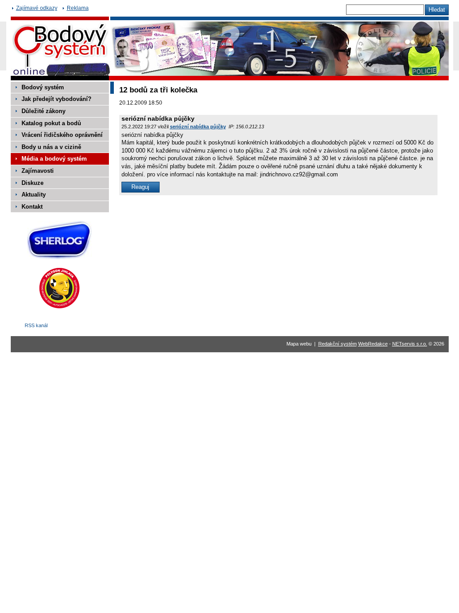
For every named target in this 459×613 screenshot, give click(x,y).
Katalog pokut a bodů (51, 123)
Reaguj (140, 187)
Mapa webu (299, 343)
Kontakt (32, 206)
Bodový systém (43, 87)
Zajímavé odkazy (36, 8)
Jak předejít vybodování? (56, 99)
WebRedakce (373, 343)
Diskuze (32, 183)
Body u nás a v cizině (51, 147)
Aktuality (34, 194)
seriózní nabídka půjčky (198, 126)
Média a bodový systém (54, 158)
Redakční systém (337, 343)
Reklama (78, 8)
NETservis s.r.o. (409, 343)
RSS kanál (36, 325)
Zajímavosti (38, 170)
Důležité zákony (43, 111)
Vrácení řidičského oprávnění (62, 134)
